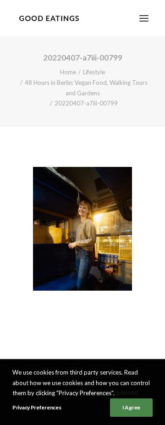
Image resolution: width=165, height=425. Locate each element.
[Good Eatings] (48, 18)
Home (68, 72)
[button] (144, 18)
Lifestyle (94, 72)
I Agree (131, 407)
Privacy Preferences (36, 407)
